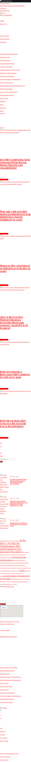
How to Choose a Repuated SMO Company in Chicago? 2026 (15, 374)
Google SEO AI (21, 563)
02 (1, 443)
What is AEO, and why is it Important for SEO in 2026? (15, 268)
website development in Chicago (10, 584)
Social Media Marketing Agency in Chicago (19, 579)
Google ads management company (10, 563)
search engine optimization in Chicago (12, 570)
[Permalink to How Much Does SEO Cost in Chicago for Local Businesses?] (15, 393)
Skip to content (5, 3)
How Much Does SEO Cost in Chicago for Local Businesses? (13, 423)
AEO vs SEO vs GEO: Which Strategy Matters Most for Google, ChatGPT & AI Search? (14, 322)
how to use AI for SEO (5, 565)
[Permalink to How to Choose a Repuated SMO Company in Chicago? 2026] (15, 344)
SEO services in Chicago (9, 573)
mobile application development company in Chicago (14, 568)
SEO (22, 570)
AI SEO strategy (15, 552)
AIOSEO (6, 543)
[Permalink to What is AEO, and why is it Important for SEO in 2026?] (15, 238)
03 (1, 446)
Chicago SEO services (7, 557)
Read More (3, 179)
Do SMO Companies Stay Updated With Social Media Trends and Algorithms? (15, 163)
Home (2, 127)
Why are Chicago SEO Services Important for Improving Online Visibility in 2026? (15, 215)
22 (1, 453)
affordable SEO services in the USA (7, 540)
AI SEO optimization (10, 547)
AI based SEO (17, 540)
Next (1, 456)
